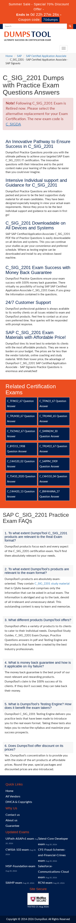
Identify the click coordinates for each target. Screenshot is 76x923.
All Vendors (13, 796)
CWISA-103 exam (17, 849)
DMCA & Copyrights (19, 802)
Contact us (13, 814)
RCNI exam (45, 882)
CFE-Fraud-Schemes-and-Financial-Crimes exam (52, 855)
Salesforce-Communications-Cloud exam (53, 872)
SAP (19, 56)
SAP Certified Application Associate (46, 56)
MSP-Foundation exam (20, 866)
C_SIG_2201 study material (52, 583)
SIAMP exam (14, 882)
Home (9, 56)
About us (11, 820)
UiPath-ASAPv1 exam (20, 838)
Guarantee (12, 825)
